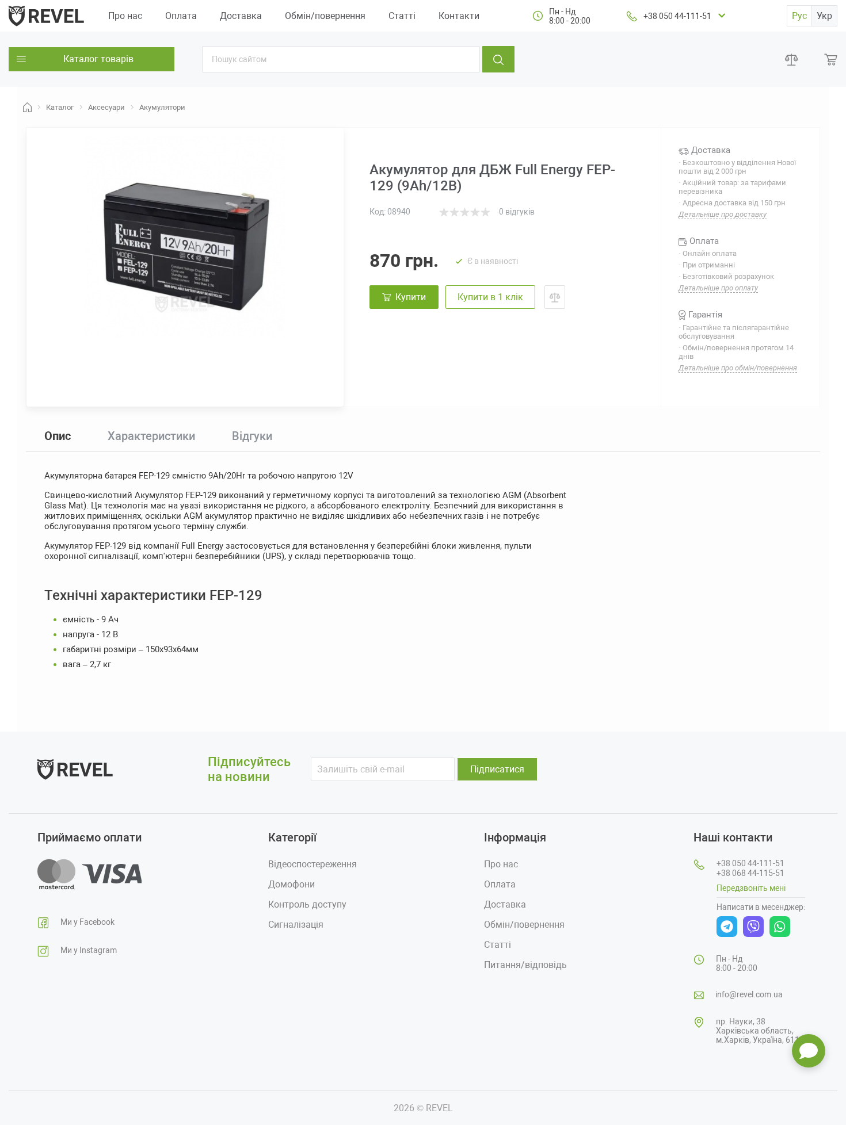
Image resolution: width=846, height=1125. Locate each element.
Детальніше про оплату (718, 288)
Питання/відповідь (525, 964)
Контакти (459, 15)
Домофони (291, 884)
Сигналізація (295, 924)
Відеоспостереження (312, 864)
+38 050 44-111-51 (677, 16)
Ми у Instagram (88, 950)
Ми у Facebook (87, 922)
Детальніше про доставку (723, 214)
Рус (799, 15)
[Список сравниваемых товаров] (791, 59)
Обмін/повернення (325, 15)
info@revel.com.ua (749, 994)
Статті (402, 15)
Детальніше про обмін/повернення (738, 367)
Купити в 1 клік (490, 297)
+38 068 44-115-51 (750, 873)
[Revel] (46, 15)
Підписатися (497, 769)
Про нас (125, 15)
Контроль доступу (307, 904)
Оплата (181, 15)
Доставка (241, 15)
